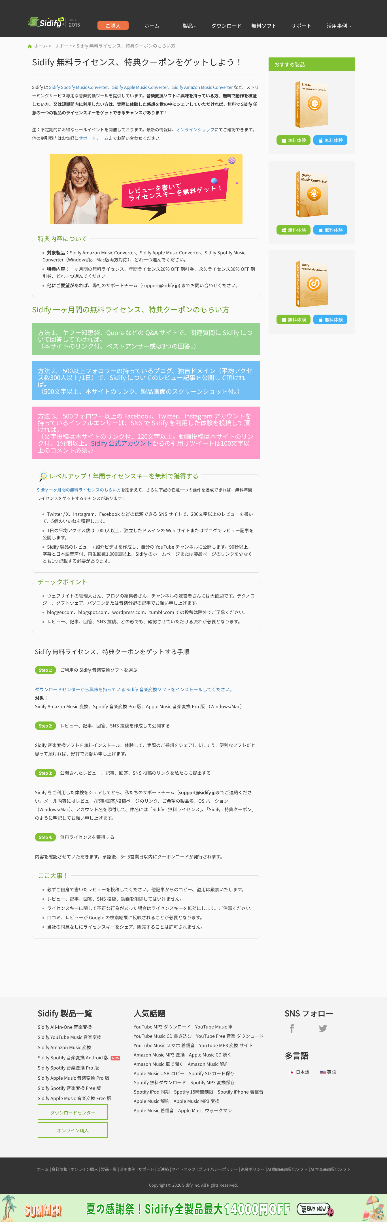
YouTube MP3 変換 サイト (226, 1045)
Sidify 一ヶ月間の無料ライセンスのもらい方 (79, 490)
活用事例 (337, 25)
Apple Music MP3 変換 (197, 1101)
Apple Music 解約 (151, 1101)
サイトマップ (183, 1169)
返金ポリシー (253, 1169)
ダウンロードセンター (72, 1112)
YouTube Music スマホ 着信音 (164, 1045)
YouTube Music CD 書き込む (163, 1036)
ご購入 (113, 25)
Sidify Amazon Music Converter (202, 87)
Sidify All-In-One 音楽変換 (65, 1026)
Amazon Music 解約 (208, 1064)
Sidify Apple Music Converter (140, 87)
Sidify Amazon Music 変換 (64, 1047)
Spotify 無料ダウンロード (160, 1082)
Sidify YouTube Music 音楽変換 (69, 1037)
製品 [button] (188, 25)
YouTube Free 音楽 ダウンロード (230, 1036)
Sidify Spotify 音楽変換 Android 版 (73, 1057)
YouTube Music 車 (214, 1026)
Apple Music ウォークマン (205, 1110)
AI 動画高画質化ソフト (287, 1169)
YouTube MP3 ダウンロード (162, 1026)
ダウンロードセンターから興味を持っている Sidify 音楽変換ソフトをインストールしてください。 (134, 689)
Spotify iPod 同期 (152, 1091)
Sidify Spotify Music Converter (78, 87)
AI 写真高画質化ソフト (331, 1169)
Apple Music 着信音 (154, 1110)
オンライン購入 (73, 1130)
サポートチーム (94, 138)
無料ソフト (264, 25)
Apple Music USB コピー (159, 1073)
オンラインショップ (195, 129)
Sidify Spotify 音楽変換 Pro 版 (68, 1067)
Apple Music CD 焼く (210, 1054)
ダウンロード (226, 25)
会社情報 (59, 1169)
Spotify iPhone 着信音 (240, 1091)
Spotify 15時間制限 (193, 1091)
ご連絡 (163, 1169)
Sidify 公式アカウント (121, 442)
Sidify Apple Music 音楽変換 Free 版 (74, 1098)
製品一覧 (109, 1169)
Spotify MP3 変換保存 (212, 1082)
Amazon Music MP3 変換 (159, 1054)
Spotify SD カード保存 (212, 1073)
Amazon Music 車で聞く (159, 1064)
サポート (301, 25)
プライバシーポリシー (218, 1169)
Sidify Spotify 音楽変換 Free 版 (69, 1087)
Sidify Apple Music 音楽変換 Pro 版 (73, 1077)
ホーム (152, 25)
